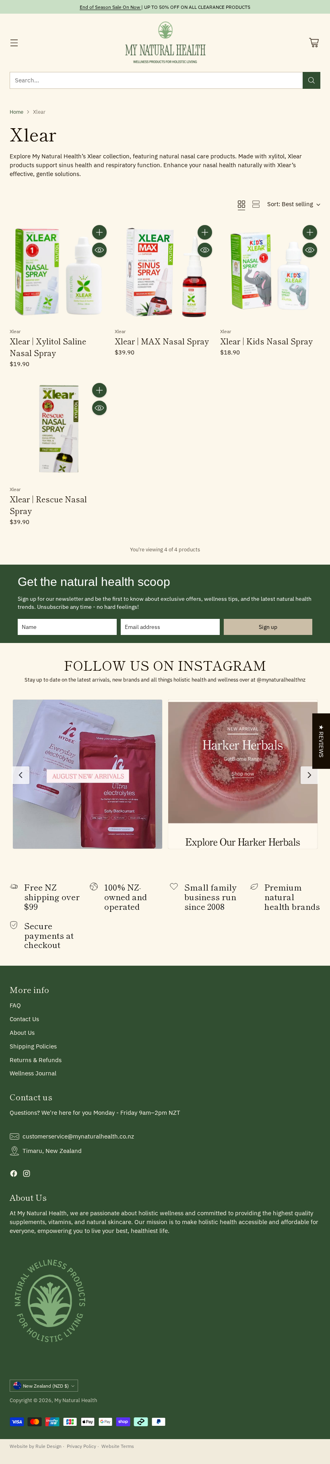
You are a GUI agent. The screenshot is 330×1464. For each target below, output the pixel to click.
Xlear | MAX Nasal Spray (162, 341)
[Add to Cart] (99, 232)
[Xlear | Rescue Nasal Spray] (60, 430)
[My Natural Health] (165, 42)
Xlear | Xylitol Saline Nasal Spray (48, 347)
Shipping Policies (33, 1046)
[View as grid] (241, 204)
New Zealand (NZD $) (46, 1385)
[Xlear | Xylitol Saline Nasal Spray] (60, 272)
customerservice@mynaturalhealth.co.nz (78, 1136)
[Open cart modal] (313, 43)
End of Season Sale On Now (110, 7)
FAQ (15, 1005)
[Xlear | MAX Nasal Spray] (165, 272)
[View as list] (256, 204)
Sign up (268, 627)
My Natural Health (75, 1400)
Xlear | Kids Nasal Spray (266, 341)
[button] (87, 774)
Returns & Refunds (36, 1060)
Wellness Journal (33, 1073)
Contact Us (24, 1019)
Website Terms (117, 1446)
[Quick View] (99, 250)
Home (16, 112)
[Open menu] (14, 43)
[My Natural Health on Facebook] (14, 1175)
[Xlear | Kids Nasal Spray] (270, 272)
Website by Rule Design (36, 1446)
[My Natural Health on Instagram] (26, 1175)
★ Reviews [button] (321, 741)
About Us (22, 1032)
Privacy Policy (81, 1446)
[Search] (311, 80)
